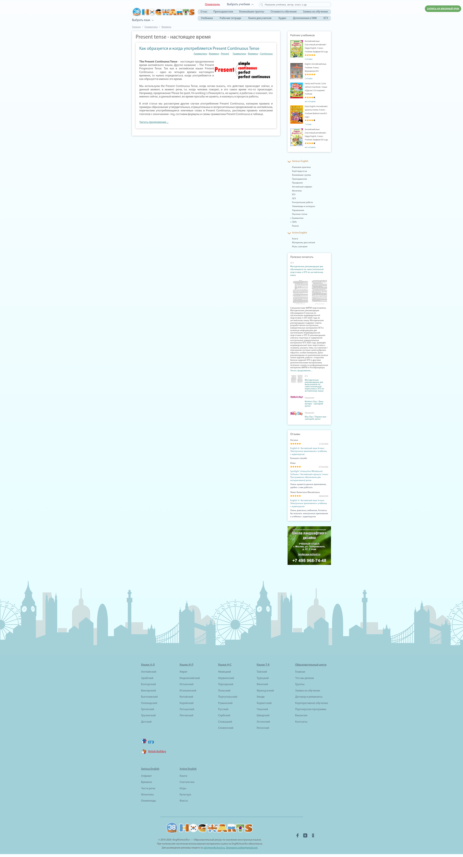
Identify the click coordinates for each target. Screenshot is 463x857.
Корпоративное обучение (311, 703)
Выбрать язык (141, 20)
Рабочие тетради (230, 18)
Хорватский (264, 703)
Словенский (225, 728)
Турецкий (263, 678)
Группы (300, 684)
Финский (262, 684)
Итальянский (188, 690)
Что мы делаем (304, 678)
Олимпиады (212, 4)
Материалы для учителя (303, 243)
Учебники (207, 18)
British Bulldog (157, 751)
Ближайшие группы (251, 11)
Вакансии (301, 715)
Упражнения (298, 210)
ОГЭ (294, 199)
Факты (184, 800)
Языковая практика (301, 167)
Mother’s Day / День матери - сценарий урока (314, 404)
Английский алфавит (302, 187)
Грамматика (151, 27)
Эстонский (263, 721)
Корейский (187, 703)
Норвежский (226, 678)
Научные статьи (299, 214)
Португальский (227, 696)
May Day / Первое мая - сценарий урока (316, 418)
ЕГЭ (326, 18)
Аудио (282, 18)
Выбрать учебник (238, 4)
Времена (166, 27)
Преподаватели (223, 11)
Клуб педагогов (299, 171)
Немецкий (224, 671)
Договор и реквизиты (308, 696)
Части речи (148, 788)
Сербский (224, 715)
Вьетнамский (149, 696)
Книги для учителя (259, 18)
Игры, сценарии (299, 247)
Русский (223, 709)
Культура (185, 794)
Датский (146, 721)
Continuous (266, 54)
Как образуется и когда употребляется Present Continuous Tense (199, 49)
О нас (204, 11)
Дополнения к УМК (305, 18)
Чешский (262, 709)
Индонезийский (190, 678)
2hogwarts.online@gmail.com (242, 847)
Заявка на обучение (315, 11)
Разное (295, 226)
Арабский (147, 678)
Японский (263, 728)
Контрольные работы (302, 202)
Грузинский (148, 715)
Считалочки (187, 782)
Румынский (225, 703)
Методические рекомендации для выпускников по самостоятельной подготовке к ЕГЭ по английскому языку (314, 385)
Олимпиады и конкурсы (303, 206)
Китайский (186, 696)
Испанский (187, 684)
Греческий (147, 709)
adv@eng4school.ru (214, 847)
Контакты (301, 721)
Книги (295, 239)
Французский (265, 690)
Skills (294, 222)
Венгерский (148, 690)
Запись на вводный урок (443, 8)
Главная (136, 27)
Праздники (297, 183)
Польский (224, 690)
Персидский (225, 684)
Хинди (261, 696)
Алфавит (146, 776)
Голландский (149, 703)
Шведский (263, 715)
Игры (183, 788)
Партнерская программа (310, 709)
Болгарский (148, 684)
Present (225, 54)
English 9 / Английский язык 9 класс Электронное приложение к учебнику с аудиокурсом (308, 503)
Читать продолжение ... (153, 122)
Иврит (184, 671)
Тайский (262, 671)
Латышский (187, 709)
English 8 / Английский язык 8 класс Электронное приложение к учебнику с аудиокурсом (308, 451)
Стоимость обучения (284, 11)
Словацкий (225, 721)
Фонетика (297, 191)
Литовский (186, 715)
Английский (148, 671)
